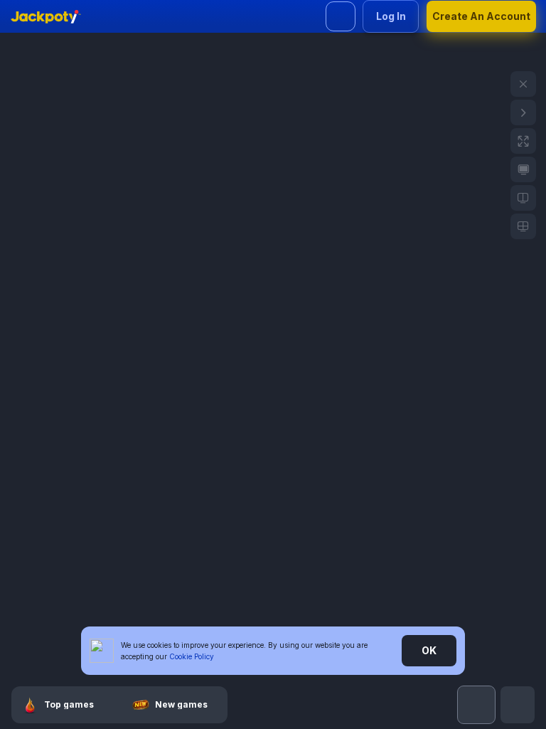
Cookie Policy (191, 656)
